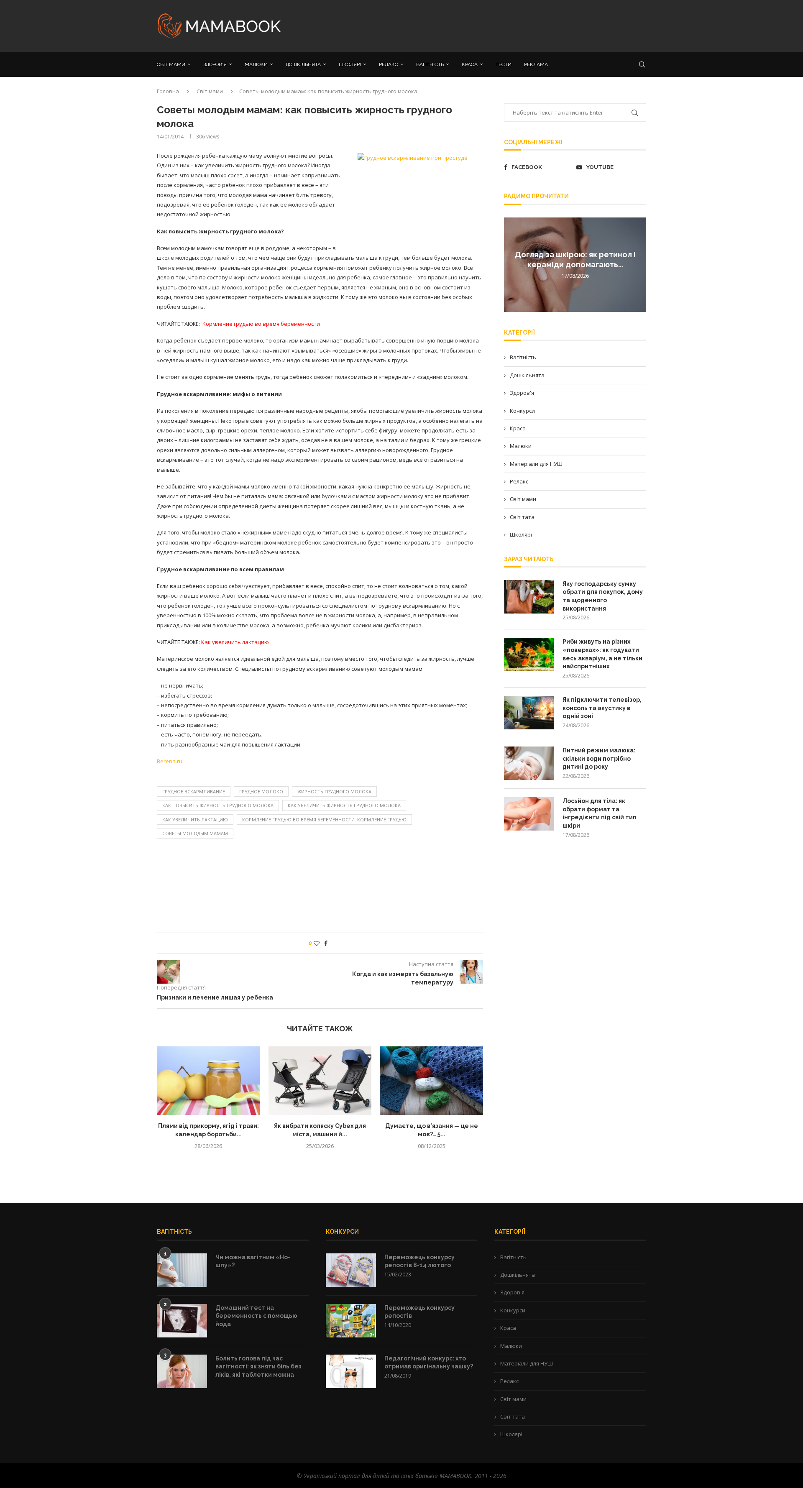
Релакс (519, 481)
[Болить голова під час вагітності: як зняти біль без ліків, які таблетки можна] (182, 1371)
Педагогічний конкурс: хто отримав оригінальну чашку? (428, 1362)
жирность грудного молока (334, 791)
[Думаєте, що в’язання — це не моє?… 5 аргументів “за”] (431, 1080)
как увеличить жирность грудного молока (344, 805)
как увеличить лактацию (195, 819)
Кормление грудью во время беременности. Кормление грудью (324, 819)
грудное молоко (261, 791)
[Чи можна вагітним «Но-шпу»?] (182, 1270)
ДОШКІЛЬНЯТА (303, 64)
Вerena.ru (169, 761)
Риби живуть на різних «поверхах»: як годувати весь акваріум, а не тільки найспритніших (602, 654)
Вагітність (523, 357)
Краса (518, 428)
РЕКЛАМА (536, 64)
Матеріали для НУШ (536, 464)
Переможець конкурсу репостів (419, 1311)
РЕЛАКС (388, 64)
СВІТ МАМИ (171, 64)
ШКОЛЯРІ (350, 64)
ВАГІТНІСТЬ (430, 64)
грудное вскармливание (193, 791)
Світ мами (210, 91)
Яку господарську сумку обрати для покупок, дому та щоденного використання (603, 596)
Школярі (521, 534)
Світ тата (522, 517)
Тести (503, 64)
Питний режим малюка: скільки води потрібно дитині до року (599, 758)
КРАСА (470, 64)
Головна (168, 91)
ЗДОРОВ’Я (215, 64)
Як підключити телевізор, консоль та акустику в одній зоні (602, 707)
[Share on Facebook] (325, 943)
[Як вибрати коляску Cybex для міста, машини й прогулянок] (320, 1080)
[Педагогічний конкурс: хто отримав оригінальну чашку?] (351, 1371)
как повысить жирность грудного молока (218, 805)
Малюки (521, 446)
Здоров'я (522, 392)
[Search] (642, 64)
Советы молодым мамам (195, 833)
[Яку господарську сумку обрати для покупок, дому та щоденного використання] (529, 597)
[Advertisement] (485, 25)
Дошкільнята (527, 375)
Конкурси (522, 410)
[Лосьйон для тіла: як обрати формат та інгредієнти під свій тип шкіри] (529, 814)
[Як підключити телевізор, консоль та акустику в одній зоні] (529, 712)
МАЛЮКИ (256, 64)
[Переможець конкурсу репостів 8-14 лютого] (351, 1270)
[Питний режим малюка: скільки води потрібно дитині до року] (529, 763)
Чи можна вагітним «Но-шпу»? (252, 1261)
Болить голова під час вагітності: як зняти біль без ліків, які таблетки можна (258, 1366)
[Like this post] (317, 943)
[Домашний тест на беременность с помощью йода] (182, 1320)
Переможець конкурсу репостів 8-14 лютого (419, 1261)
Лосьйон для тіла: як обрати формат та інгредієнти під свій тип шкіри (600, 813)
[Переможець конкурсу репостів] (351, 1320)
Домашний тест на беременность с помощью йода (256, 1315)
